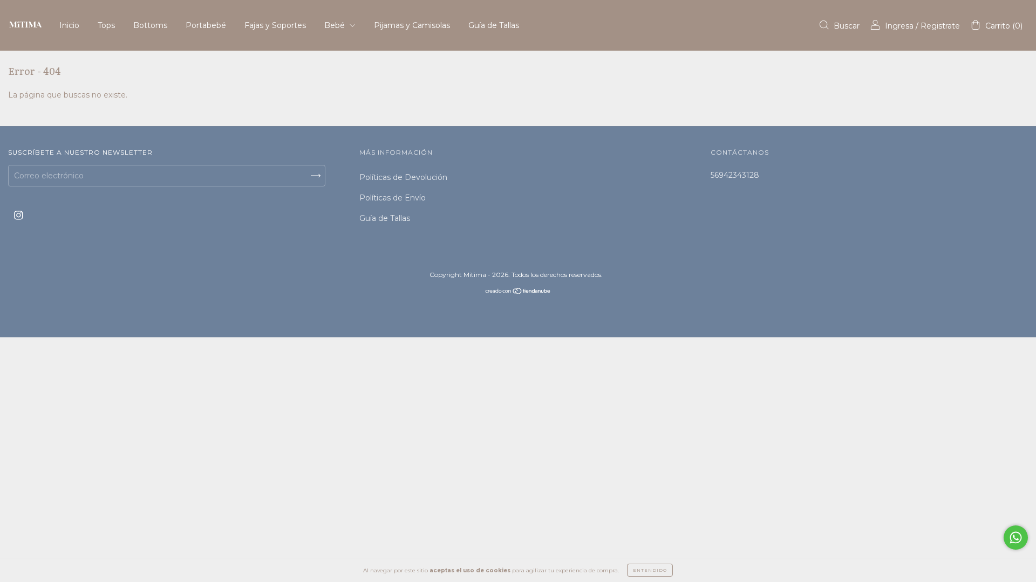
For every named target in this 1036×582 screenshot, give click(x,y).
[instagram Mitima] (18, 215)
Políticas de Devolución (403, 177)
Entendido (650, 570)
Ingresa (899, 26)
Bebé (335, 25)
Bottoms (150, 25)
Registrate (940, 26)
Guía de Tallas (493, 25)
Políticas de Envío (392, 198)
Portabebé (206, 25)
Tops (106, 25)
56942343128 (735, 175)
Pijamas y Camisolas (412, 25)
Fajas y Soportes (275, 25)
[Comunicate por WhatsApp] (1016, 537)
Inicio (69, 25)
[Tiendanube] (518, 292)
